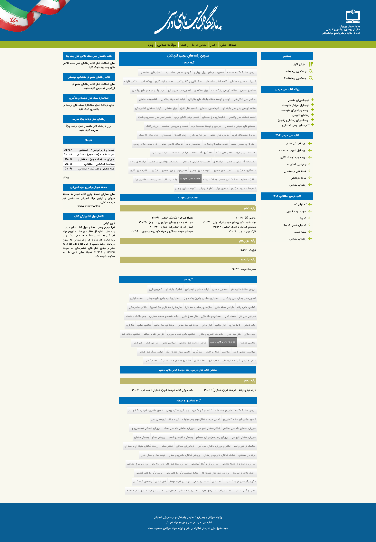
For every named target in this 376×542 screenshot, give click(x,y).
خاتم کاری (199, 361)
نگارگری (130, 325)
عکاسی (226, 352)
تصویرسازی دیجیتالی (179, 90)
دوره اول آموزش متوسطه (295, 105)
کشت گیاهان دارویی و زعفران (219, 455)
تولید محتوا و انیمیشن (197, 289)
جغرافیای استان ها (296, 164)
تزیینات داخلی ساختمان (243, 81)
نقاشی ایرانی (144, 325)
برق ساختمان (201, 90)
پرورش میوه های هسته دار (215, 473)
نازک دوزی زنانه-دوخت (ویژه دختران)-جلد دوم (167, 390)
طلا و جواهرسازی (138, 307)
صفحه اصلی (228, 44)
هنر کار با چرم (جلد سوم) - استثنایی (95, 154)
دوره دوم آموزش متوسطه (295, 110)
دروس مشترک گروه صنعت (241, 72)
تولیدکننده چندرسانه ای (173, 99)
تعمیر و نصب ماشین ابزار (148, 180)
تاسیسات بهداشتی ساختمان (163, 162)
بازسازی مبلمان (159, 153)
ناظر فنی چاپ (206, 188)
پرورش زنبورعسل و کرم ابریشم (212, 437)
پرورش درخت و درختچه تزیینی (239, 464)
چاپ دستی (250, 325)
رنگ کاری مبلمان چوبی (243, 144)
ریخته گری (146, 81)
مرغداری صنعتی (247, 455)
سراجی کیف (152, 343)
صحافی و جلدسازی (211, 316)
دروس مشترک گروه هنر (243, 289)
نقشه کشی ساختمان (216, 81)
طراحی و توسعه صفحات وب (206, 126)
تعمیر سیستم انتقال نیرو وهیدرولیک (201, 419)
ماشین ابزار (222, 188)
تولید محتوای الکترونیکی (148, 108)
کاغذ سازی (234, 325)
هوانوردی (171, 491)
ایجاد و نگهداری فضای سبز (165, 419)
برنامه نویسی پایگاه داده (224, 90)
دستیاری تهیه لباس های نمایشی (163, 298)
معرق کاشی (151, 361)
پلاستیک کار (170, 180)
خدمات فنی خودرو (190, 178)
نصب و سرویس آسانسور (175, 126)
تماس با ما (199, 44)
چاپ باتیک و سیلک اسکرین (164, 316)
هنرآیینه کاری (234, 334)
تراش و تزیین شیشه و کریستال (239, 361)
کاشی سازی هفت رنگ (178, 352)
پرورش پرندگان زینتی (177, 410)
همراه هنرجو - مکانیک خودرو (177, 218)
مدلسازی (166, 135)
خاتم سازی (213, 361)
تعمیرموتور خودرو (223, 171)
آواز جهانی (220, 325)
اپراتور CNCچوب (179, 153)
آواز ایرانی (207, 325)
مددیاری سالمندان (188, 491)
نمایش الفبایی (298, 64)
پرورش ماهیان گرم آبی (244, 437)
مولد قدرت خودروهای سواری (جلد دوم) (171, 222)
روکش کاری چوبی (219, 135)
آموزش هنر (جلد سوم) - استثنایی (96, 159)
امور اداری (160, 482)
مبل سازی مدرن (198, 135)
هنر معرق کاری (190, 316)
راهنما (184, 44)
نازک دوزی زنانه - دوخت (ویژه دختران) (234, 390)
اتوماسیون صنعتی (209, 108)
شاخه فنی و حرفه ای (295, 171)
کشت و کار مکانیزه (202, 410)
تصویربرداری (155, 289)
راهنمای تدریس (300, 115)
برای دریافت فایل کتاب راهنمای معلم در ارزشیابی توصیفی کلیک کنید (93, 86)
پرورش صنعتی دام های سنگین (239, 428)
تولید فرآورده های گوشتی (149, 473)
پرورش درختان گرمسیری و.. (145, 428)
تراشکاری (218, 162)
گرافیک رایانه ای (173, 289)
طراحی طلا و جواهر (154, 334)
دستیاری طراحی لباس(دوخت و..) (201, 298)
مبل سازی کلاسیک (148, 135)
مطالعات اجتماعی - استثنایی (99, 164)
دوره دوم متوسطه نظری (293, 157)
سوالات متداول (166, 44)
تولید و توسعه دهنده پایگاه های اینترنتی (209, 99)
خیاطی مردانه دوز (131, 334)
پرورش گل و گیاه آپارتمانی (205, 464)
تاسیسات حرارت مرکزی (243, 188)
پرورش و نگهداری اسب (180, 437)
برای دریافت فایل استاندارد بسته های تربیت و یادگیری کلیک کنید (88, 107)
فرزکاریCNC (152, 126)
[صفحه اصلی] (341, 20)
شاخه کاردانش (298, 178)
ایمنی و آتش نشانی (245, 491)
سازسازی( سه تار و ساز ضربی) (166, 307)
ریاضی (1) (250, 218)
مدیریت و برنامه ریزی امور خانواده (145, 491)
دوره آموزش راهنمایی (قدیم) (293, 120)
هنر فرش (137, 343)
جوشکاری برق (193, 144)
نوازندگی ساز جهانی (188, 325)
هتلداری (216, 482)
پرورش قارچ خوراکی (137, 464)
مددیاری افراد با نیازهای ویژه (216, 491)
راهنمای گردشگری (142, 482)
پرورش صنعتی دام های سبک (179, 428)
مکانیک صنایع (248, 180)
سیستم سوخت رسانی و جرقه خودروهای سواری (167, 231)
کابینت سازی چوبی (200, 171)
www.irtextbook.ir (89, 206)
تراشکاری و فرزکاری (246, 171)
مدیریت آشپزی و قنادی (211, 334)
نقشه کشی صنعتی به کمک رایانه (220, 180)
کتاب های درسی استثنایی (295, 125)
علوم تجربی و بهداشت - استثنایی (96, 169)
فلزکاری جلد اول (247, 231)
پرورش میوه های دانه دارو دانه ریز (170, 464)
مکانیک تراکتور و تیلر (245, 446)
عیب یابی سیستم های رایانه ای (148, 90)
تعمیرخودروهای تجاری (216, 144)
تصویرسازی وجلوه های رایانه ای (239, 298)
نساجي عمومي (248, 90)
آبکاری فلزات (130, 81)
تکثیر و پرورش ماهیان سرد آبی (214, 446)
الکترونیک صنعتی (148, 99)
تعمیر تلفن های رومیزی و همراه (154, 117)
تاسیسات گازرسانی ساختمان (241, 162)
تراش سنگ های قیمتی (151, 352)
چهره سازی (250, 334)
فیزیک (252, 250)
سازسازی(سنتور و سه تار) (198, 307)
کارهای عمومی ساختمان (178, 72)
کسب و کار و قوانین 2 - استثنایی (97, 150)
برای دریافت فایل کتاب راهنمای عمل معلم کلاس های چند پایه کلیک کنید (89, 65)
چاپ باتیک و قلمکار (136, 316)
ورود (151, 44)
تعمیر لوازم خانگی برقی (186, 117)
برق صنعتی (170, 108)
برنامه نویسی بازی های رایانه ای (239, 108)
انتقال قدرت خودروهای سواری (176, 227)
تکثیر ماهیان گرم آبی (209, 428)
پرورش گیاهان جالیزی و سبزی (184, 455)
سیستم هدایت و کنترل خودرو (239, 227)
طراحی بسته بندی (224, 307)
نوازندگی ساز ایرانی (164, 325)
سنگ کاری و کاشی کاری (189, 81)
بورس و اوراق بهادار (179, 482)
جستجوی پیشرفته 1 (295, 71)
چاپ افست (180, 135)
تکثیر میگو (167, 446)
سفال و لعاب (212, 352)
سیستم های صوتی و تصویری (240, 126)
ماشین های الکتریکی (245, 99)
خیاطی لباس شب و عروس (181, 334)
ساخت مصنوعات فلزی (244, 135)
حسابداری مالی (201, 482)
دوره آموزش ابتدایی (298, 100)
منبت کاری (230, 316)
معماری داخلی (220, 289)
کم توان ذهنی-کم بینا (295, 225)
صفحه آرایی (136, 298)
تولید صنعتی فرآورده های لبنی (182, 473)
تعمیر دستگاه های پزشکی (242, 117)
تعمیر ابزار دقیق (188, 108)
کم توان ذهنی (298, 204)
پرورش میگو (158, 437)
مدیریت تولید (248, 269)
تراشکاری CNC (138, 162)
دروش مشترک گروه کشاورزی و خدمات (235, 410)
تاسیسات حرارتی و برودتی (196, 162)
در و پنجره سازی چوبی (145, 144)
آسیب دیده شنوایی (296, 211)
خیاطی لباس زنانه (246, 307)
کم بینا (303, 218)
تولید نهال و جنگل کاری (153, 455)
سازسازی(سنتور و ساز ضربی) (176, 361)
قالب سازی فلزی (138, 171)
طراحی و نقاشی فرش (244, 352)
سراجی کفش (169, 343)
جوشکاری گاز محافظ (202, 153)
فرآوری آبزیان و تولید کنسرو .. (240, 482)
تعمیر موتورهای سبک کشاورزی (239, 419)
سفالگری (197, 352)
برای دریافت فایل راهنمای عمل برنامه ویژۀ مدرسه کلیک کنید (88, 128)
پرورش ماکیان (141, 437)
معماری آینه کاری (164, 81)
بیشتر (66, 177)
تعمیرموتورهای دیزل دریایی (209, 72)
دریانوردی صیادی (185, 446)
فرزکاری (154, 171)
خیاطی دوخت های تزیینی (193, 343)
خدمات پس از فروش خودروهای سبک (236, 153)
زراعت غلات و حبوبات (244, 473)
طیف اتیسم (300, 232)
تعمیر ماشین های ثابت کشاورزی (145, 410)
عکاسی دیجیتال (247, 343)
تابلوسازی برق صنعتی (213, 117)
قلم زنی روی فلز (247, 316)
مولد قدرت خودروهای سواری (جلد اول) (234, 222)
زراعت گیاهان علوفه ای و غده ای (141, 446)
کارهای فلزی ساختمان (151, 72)
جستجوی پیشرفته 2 (295, 78)
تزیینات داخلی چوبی (172, 144)
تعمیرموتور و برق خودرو (174, 171)
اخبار (213, 44)
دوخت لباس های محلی (222, 342)
